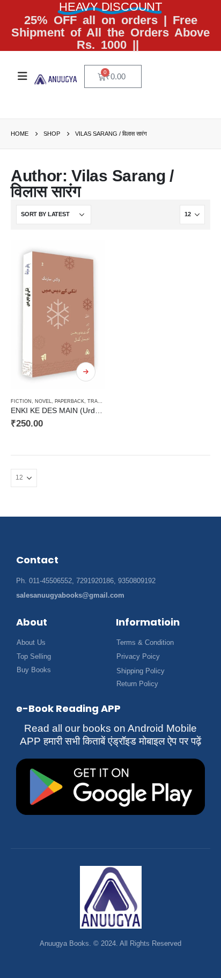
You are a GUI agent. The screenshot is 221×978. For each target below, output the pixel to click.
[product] (58, 314)
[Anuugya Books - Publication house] (55, 79)
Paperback (69, 401)
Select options (85, 371)
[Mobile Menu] (22, 76)
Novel (43, 401)
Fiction (21, 401)
